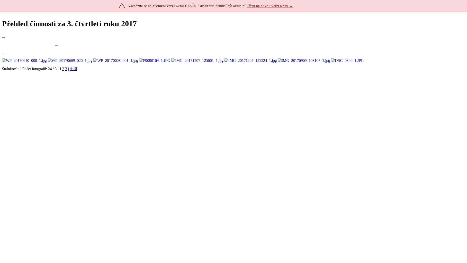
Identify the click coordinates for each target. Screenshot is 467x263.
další (73, 69)
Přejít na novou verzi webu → (270, 6)
